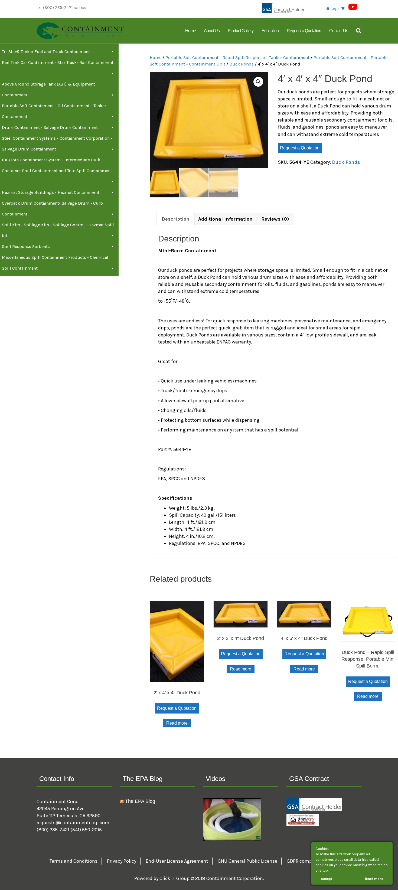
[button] (258, 82)
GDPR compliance (306, 861)
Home (190, 30)
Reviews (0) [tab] (275, 219)
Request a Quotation (304, 30)
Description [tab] (176, 219)
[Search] (356, 31)
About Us (212, 30)
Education (270, 30)
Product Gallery (240, 30)
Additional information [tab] (225, 219)
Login (335, 9)
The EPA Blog (140, 801)
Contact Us (338, 30)
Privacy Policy (121, 861)
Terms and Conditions (73, 861)
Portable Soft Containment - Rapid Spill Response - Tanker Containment (237, 57)
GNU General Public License (247, 861)
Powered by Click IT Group (162, 878)
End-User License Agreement (177, 861)
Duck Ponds (241, 64)
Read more (177, 723)
